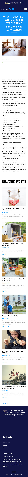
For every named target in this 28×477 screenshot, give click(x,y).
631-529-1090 (4, 9)
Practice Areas (6, 442)
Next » (8, 404)
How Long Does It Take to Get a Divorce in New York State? (13, 209)
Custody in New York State (9, 316)
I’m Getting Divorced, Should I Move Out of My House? (13, 279)
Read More (4, 219)
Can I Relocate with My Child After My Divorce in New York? (13, 244)
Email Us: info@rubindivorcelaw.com (11, 459)
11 (5, 404)
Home (4, 440)
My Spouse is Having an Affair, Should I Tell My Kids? (13, 352)
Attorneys (5, 445)
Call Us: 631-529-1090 (8, 456)
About (4, 448)
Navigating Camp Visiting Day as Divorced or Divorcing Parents (14, 387)
